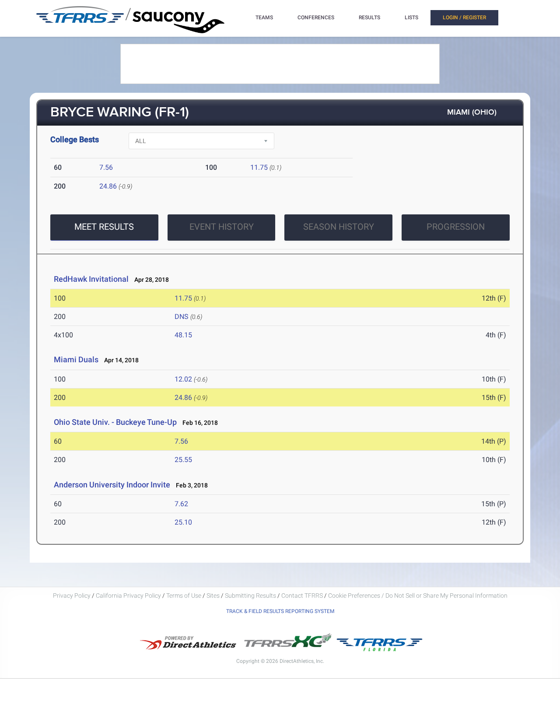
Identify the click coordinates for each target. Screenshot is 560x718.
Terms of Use (183, 595)
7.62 (181, 504)
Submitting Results (250, 595)
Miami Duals (76, 359)
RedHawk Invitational (91, 279)
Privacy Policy (72, 595)
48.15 (183, 335)
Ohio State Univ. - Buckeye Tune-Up (115, 422)
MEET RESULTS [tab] (104, 226)
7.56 (106, 167)
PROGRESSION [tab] (456, 226)
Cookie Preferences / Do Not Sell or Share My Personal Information (418, 595)
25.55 (183, 459)
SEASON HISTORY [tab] (338, 226)
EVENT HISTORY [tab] (221, 226)
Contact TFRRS (302, 595)
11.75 (259, 167)
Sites (213, 595)
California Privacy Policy (128, 595)
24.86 (108, 186)
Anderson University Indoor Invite (112, 484)
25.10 (183, 522)
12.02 (183, 379)
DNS (182, 316)
